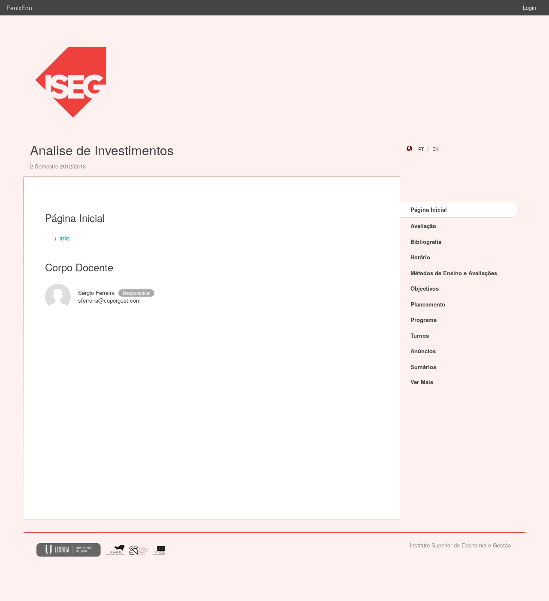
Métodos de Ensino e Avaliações (453, 273)
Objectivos (424, 288)
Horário (420, 257)
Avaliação (423, 226)
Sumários (423, 367)
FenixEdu (19, 7)
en (435, 148)
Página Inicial (428, 209)
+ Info (61, 237)
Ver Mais (421, 382)
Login (529, 7)
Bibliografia (425, 241)
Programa (423, 320)
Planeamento (427, 304)
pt (421, 148)
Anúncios (423, 351)
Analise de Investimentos (102, 150)
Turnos (419, 335)
